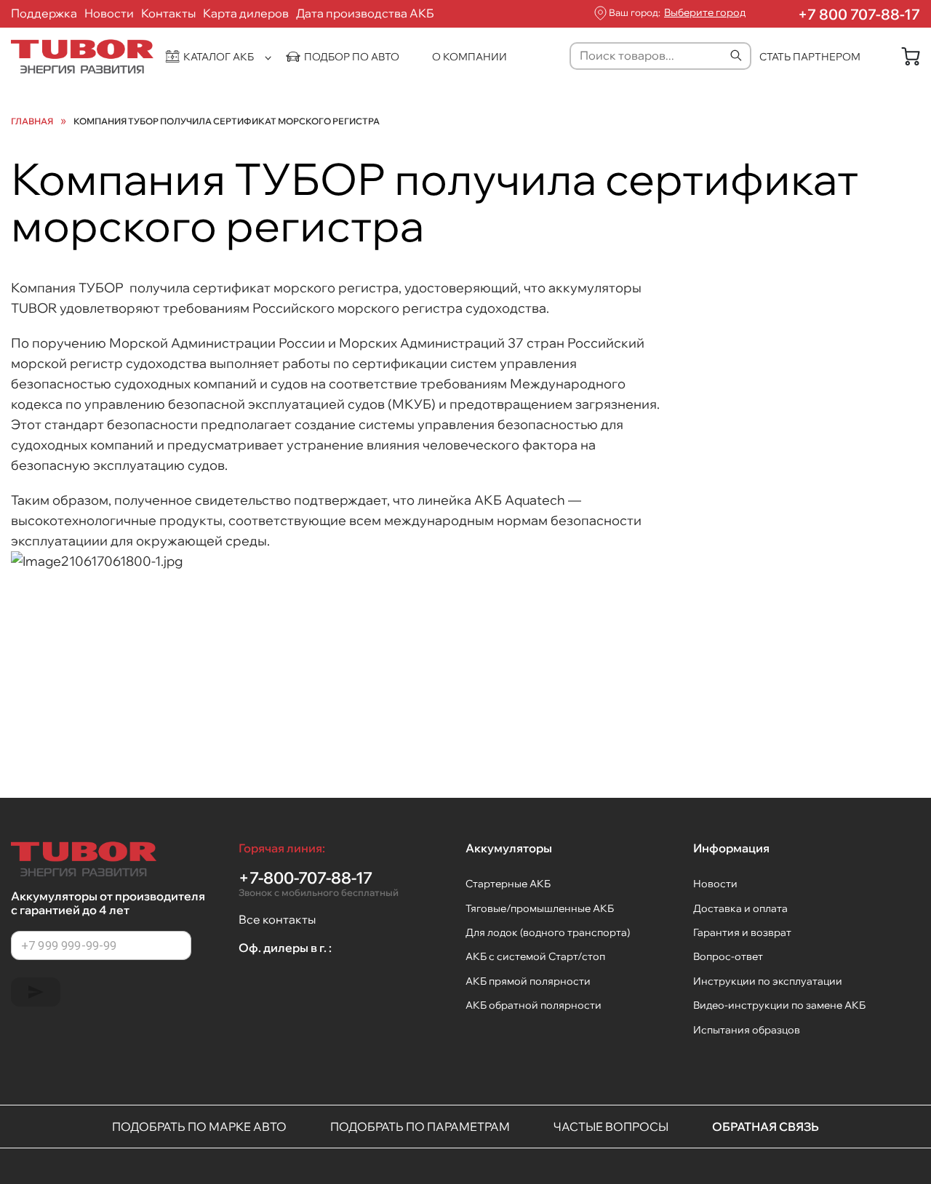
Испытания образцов (746, 1029)
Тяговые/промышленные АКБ (540, 908)
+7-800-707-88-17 (319, 883)
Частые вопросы (611, 1126)
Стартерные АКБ (508, 883)
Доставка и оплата (740, 908)
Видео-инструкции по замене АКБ (779, 1005)
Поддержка (44, 13)
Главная (32, 121)
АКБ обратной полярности (534, 1005)
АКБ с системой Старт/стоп (535, 956)
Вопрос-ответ (728, 956)
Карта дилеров (246, 13)
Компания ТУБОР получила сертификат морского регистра (226, 121)
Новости (109, 13)
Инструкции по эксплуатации (767, 981)
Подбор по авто (351, 56)
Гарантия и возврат (742, 932)
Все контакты (277, 919)
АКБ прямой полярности (528, 981)
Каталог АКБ (218, 56)
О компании (469, 56)
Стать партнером (809, 56)
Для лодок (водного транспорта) (548, 932)
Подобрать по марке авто (199, 1126)
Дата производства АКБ (365, 13)
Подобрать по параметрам (420, 1126)
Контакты (168, 13)
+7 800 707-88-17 (859, 14)
